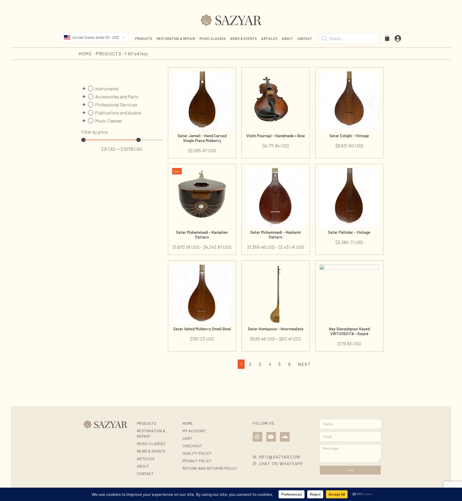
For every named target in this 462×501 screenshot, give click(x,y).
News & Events (243, 38)
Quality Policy (197, 453)
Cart (187, 438)
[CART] (387, 38)
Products (143, 38)
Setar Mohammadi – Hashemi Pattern (275, 234)
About (287, 38)
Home (85, 53)
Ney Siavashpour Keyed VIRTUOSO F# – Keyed (349, 331)
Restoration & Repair (176, 38)
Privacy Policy (197, 460)
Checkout (192, 445)
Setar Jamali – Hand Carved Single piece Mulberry (202, 138)
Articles (269, 38)
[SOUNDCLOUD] (285, 437)
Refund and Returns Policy (210, 468)
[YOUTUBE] (271, 437)
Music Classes (212, 38)
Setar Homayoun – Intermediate (275, 328)
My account (194, 431)
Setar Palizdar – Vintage (349, 232)
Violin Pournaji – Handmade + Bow (275, 135)
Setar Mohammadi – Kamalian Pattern (202, 234)
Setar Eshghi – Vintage (349, 135)
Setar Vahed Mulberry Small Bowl (202, 328)
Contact (305, 38)
